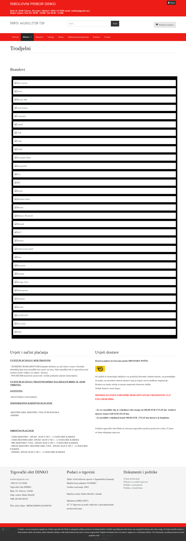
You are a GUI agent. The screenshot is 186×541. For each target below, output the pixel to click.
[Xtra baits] (20, 323)
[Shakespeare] (21, 290)
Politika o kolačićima (133, 488)
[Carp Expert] (21, 108)
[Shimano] (20, 298)
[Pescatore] (20, 265)
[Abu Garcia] (21, 83)
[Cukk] (18, 141)
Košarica (96, 37)
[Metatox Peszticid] (24, 215)
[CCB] (18, 132)
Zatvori (7, 529)
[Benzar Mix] (21, 99)
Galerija (51, 37)
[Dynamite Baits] (23, 157)
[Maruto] (19, 207)
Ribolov (26, 37)
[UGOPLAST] (21, 315)
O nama (107, 37)
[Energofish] (21, 166)
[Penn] (18, 257)
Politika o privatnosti (133, 485)
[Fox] (17, 174)
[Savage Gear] (21, 282)
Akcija (61, 37)
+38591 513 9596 (57, 11)
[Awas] (18, 91)
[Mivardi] (19, 224)
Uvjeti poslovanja (132, 479)
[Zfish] (18, 332)
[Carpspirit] (20, 116)
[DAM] (18, 149)
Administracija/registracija (78, 37)
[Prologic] (19, 273)
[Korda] (19, 191)
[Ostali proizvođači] (24, 249)
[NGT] (18, 232)
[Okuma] (19, 240)
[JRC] (18, 182)
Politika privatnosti (106, 535)
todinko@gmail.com (80, 11)
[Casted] (19, 124)
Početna (15, 37)
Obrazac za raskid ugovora (136, 482)
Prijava (172, 3)
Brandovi (39, 37)
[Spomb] (19, 307)
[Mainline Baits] (22, 199)
